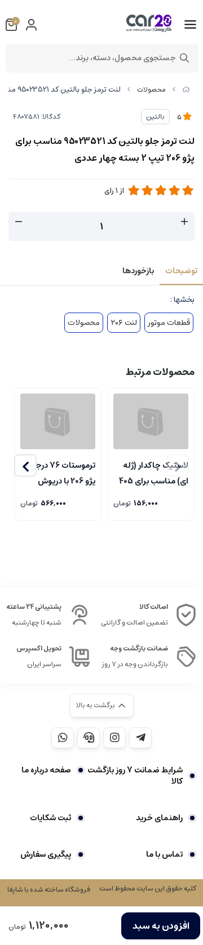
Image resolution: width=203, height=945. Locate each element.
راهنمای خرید (159, 818)
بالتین (155, 117)
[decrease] (18, 222)
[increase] (184, 222)
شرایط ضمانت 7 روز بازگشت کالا (135, 776)
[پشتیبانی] (88, 737)
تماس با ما (164, 854)
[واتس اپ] (62, 737)
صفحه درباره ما (46, 770)
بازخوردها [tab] (138, 271)
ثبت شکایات (50, 818)
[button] (25, 465)
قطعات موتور (169, 322)
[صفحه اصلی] (186, 90)
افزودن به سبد (161, 926)
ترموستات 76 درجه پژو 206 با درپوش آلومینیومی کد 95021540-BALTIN (62, 472)
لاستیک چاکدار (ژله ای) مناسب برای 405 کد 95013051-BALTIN (153, 472)
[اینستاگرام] (114, 737)
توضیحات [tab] (181, 271)
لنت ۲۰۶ (124, 322)
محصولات (151, 90)
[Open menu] (190, 24)
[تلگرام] (140, 737)
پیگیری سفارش (45, 854)
